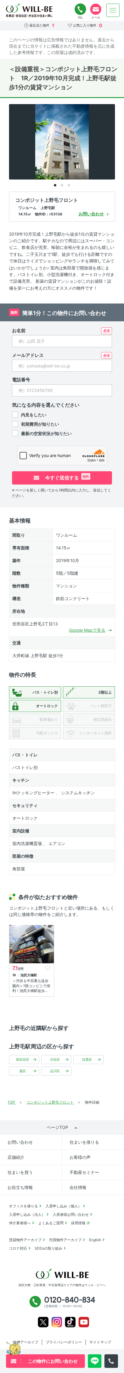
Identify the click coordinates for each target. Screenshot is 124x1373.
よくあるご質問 (51, 1223)
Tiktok (70, 1322)
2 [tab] (62, 185)
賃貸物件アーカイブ (25, 1240)
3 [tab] (69, 185)
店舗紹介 (16, 1157)
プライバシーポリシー (64, 1342)
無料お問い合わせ (95, 9)
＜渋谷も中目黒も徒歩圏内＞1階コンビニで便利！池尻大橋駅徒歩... (31, 985)
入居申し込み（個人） (63, 1206)
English (95, 1240)
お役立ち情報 (20, 1187)
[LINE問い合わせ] (94, 1361)
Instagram (56, 1322)
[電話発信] (111, 1361)
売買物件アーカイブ (65, 1240)
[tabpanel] (62, 142)
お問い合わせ (20, 1142)
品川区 (55, 1071)
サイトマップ (100, 1342)
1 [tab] (55, 185)
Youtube (84, 1322)
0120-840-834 (80, 9)
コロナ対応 (18, 1248)
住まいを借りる (84, 1142)
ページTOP (57, 1127)
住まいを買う (20, 1172)
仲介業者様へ (20, 1223)
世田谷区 (22, 1059)
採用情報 (78, 1223)
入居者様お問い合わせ (71, 1214)
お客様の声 (80, 1157)
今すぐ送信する (66, 478)
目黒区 (87, 1059)
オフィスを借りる (23, 1206)
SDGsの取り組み (48, 1248)
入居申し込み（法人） (27, 1214)
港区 (22, 1071)
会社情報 (78, 1187)
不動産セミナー (84, 1172)
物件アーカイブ (25, 1342)
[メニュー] (113, 10)
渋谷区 (55, 1059)
